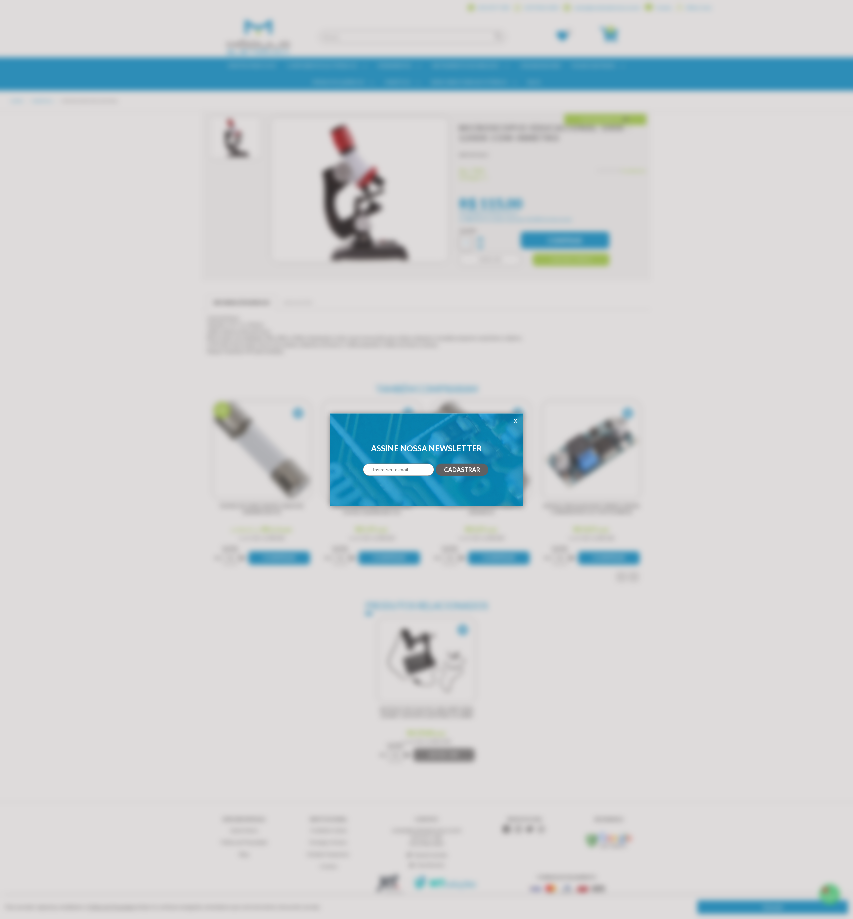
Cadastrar (462, 469)
